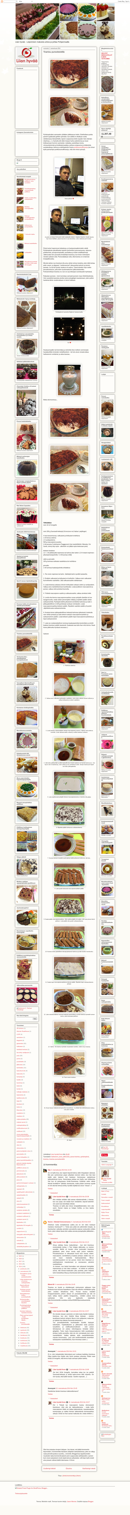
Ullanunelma (105, 1215)
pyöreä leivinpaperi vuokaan (25, 1183)
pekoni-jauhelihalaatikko (24, 1160)
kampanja (20, 1076)
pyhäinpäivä (85, 1156)
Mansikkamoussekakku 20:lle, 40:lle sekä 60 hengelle (31, 263)
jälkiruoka (66, 1156)
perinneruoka (21, 1171)
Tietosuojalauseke (21, 1493)
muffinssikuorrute (22, 1128)
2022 (20, 1256)
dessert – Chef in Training (106, 1339)
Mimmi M (51, 1284)
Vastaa (50, 1188)
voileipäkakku (21, 1243)
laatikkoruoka (21, 1098)
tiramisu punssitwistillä (57, 1159)
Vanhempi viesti (88, 1468)
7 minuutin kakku (30, 234)
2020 (20, 1258)
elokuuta (23, 1332)
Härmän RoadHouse (23, 1031)
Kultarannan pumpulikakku (29, 225)
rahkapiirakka (21, 1186)
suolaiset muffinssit (22, 1216)
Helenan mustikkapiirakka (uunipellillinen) (30, 217)
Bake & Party (105, 1191)
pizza (18, 1180)
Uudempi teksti (49, 1468)
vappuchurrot (21, 1231)
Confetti (103, 1194)
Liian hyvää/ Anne (59, 1196)
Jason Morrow (71, 1501)
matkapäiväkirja (21, 1125)
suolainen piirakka (22, 1210)
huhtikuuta (23, 1343)
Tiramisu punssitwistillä (25, 1323)
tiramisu (46, 1159)
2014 (20, 1266)
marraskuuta (24, 1271)
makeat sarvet (21, 1122)
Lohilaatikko (28, 252)
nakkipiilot (20, 1142)
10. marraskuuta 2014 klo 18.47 (79, 1402)
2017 (20, 1261)
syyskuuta (23, 1330)
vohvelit (19, 1240)
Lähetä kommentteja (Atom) (71, 1476)
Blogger (90, 1501)
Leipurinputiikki (105, 1209)
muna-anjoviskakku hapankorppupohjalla (23, 1135)
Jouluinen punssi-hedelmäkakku (25, 1290)
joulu (60, 1156)
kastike (19, 1080)
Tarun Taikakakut (105, 1270)
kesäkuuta (23, 1338)
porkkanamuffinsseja (81, 147)
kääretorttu (20, 1095)
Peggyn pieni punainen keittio (106, 1287)
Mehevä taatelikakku (31, 243)
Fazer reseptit (105, 1200)
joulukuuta (23, 1269)
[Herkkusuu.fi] (27, 1010)
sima (18, 1201)
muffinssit (19, 1131)
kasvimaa (19, 1083)
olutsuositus (20, 1148)
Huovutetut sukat (106, 1366)
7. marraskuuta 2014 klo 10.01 (66, 1351)
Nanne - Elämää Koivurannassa (59, 1222)
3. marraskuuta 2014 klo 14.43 (61, 1170)
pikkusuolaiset (21, 1177)
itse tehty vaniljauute (23, 1052)
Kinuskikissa (105, 1206)
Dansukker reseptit (107, 1197)
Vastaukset (54, 1193)
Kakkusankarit (105, 1203)
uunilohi (19, 1228)
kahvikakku (20, 1067)
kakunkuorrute (21, 1070)
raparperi (19, 1189)
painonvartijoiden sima (23, 1151)
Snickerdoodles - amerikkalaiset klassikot (25, 1301)
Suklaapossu (106, 1398)
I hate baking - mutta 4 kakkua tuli (106, 1389)
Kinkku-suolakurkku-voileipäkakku (31, 198)
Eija (49, 1170)
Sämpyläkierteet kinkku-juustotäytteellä (25, 1295)
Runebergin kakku (107, 1426)
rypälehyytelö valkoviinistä (24, 1192)
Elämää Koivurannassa (107, 1312)
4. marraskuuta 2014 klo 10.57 (79, 1311)
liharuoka (19, 1110)
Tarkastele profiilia (106, 1182)
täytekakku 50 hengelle (24, 1225)
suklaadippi (20, 1207)
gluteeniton (20, 1043)
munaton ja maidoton (23, 1139)
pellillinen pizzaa (21, 1168)
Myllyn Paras (105, 1212)
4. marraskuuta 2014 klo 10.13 (79, 1242)
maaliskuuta (24, 1345)
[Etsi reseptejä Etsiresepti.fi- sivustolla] (107, 1436)
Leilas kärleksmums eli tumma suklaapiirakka (26, 1281)
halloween (54, 1156)
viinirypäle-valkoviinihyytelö (25, 1234)
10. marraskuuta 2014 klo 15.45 (66, 1388)
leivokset (19, 1104)
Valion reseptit (105, 1218)
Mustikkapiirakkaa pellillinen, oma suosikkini (30, 181)
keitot (18, 1086)
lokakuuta (23, 1327)
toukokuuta (23, 1340)
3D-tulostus (20, 1028)
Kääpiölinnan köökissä (106, 1324)
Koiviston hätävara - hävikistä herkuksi (26, 1311)
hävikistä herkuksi (22, 1049)
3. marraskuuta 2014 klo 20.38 (79, 1196)
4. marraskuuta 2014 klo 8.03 (81, 1222)
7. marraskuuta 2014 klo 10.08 (79, 1369)
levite (18, 1107)
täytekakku (20, 1222)
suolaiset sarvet (21, 1219)
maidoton (19, 1116)
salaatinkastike (21, 1195)
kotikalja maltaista (22, 1092)
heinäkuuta (23, 1335)
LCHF (18, 1034)
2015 (20, 1264)
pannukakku (20, 1154)
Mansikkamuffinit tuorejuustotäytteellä (107, 1260)
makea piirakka (21, 1119)
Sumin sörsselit (107, 1373)
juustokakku (20, 1061)
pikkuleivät (20, 1174)
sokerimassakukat (22, 1204)
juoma (18, 1058)
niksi (18, 1145)
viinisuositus (20, 1237)
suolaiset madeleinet (23, 1213)
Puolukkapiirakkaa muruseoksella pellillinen (30, 190)
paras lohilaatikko (22, 1157)
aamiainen (20, 1037)
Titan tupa (105, 1257)
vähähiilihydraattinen (23, 1246)
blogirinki (19, 1040)
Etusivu (69, 1468)
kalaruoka (20, 1074)
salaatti (19, 1198)
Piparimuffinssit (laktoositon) (24, 1286)
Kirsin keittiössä (105, 1423)
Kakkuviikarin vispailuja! (106, 1299)
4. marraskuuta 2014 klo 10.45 (65, 1284)
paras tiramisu (75, 1156)
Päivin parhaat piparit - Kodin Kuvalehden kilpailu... (26, 1317)
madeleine (20, 1113)
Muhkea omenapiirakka (29, 207)
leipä (18, 1101)
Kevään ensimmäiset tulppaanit (105, 1413)
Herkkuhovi (105, 1410)
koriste (19, 1089)
